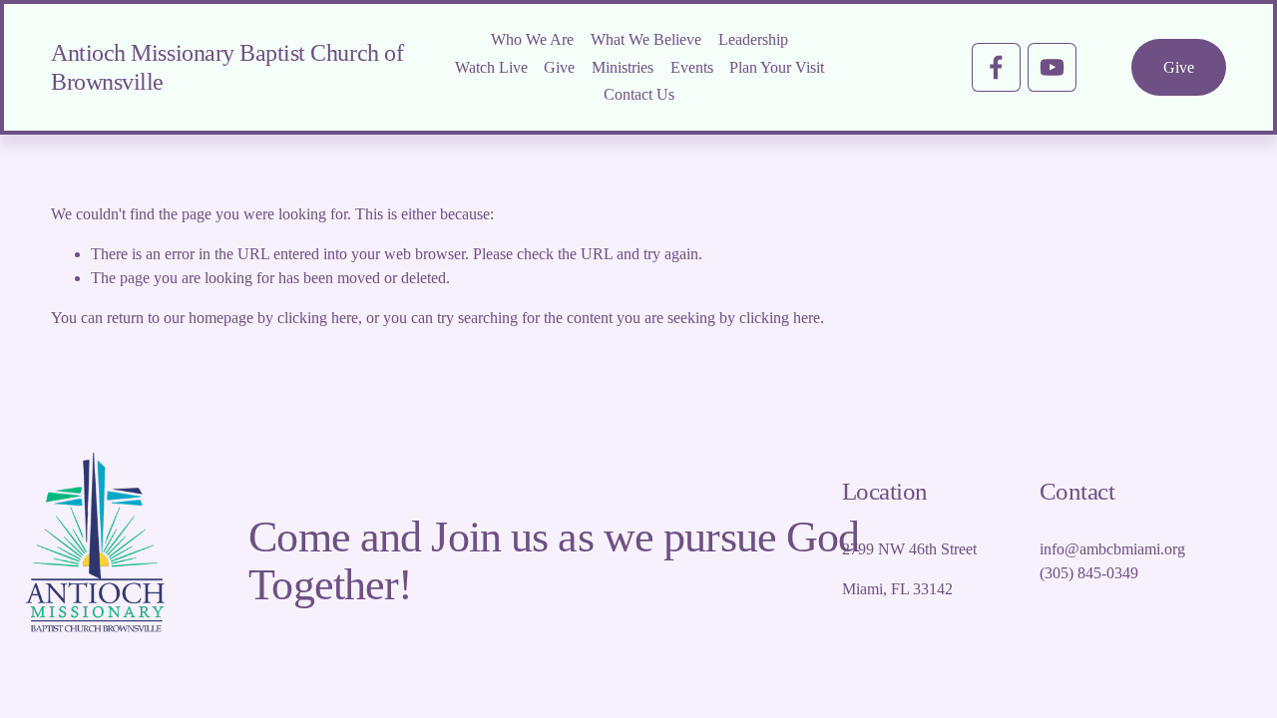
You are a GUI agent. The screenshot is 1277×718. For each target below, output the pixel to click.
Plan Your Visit (776, 67)
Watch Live (491, 67)
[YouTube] (1052, 67)
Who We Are (532, 39)
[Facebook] (996, 67)
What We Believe (646, 39)
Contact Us (639, 94)
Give (559, 67)
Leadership (753, 39)
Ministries (622, 67)
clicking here (317, 317)
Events (691, 67)
